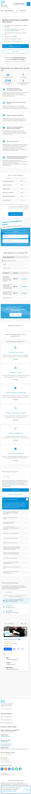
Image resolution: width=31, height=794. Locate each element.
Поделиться (2, 769)
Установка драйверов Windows (8, 196)
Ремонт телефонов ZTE (7, 716)
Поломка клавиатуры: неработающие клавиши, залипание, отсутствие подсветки (7, 286)
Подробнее (15, 359)
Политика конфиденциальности (15, 780)
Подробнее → (25, 278)
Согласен (26, 789)
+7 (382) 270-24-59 (20, 3)
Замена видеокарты (6, 188)
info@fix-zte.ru (4, 741)
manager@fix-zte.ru (6, 745)
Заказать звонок (15, 314)
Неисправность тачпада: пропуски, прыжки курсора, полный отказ (8, 293)
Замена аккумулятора (7, 184)
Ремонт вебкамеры (6, 200)
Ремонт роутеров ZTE (6, 719)
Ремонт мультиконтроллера (8, 192)
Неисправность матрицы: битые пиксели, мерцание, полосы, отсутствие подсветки (7, 279)
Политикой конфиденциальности (15, 596)
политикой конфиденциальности (21, 243)
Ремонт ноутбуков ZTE (6, 722)
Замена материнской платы (8, 181)
